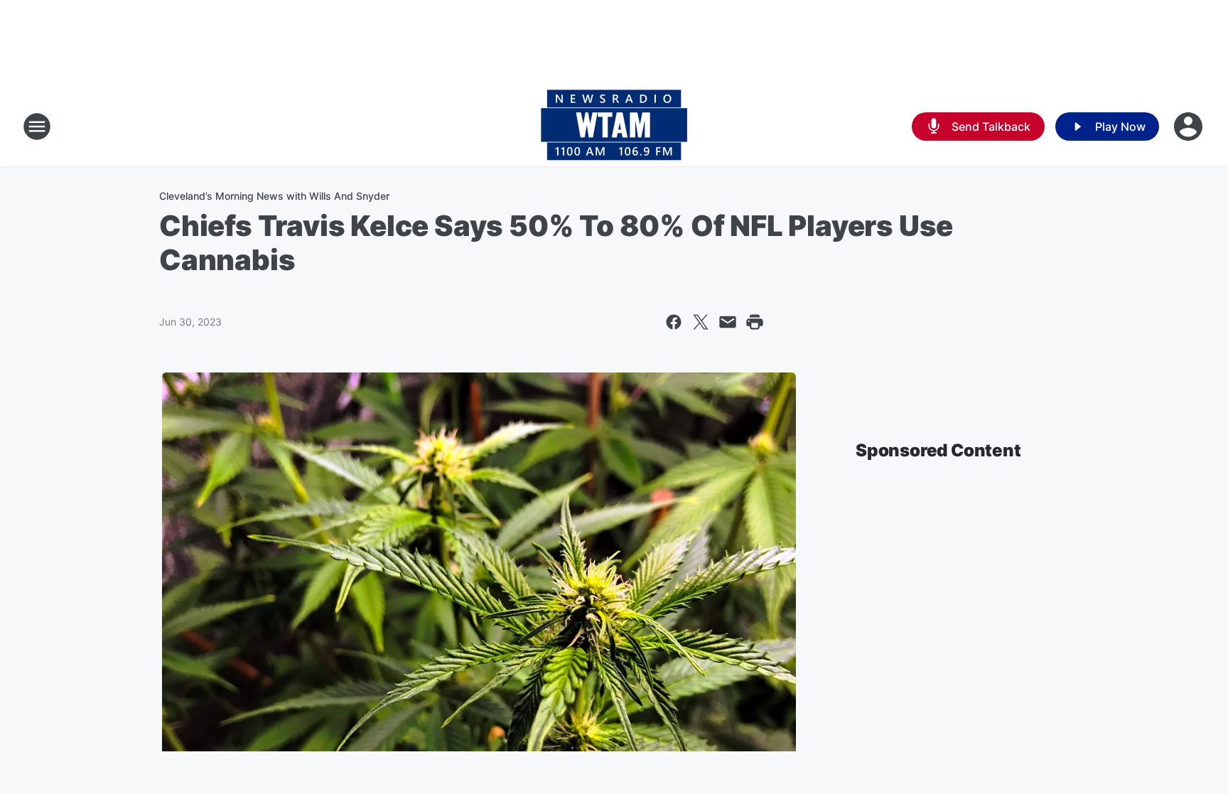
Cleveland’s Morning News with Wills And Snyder (274, 196)
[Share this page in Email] (728, 322)
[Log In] (1189, 126)
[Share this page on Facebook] (674, 322)
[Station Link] (614, 126)
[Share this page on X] (701, 322)
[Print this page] (755, 322)
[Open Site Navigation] (37, 126)
